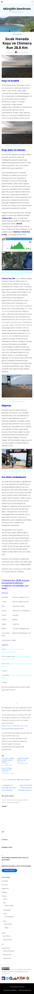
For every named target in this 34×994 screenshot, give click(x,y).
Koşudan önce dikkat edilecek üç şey (23, 759)
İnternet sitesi (7, 847)
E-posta (5, 839)
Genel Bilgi (5, 881)
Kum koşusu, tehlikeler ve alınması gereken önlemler (8, 760)
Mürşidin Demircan (17, 9)
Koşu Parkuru (16, 34)
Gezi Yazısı (5, 885)
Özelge (6, 928)
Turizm (5, 914)
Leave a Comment (24, 780)
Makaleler (4, 892)
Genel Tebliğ (8, 924)
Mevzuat (4, 896)
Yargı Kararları (6, 948)
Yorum (4, 806)
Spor (4, 903)
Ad (3, 832)
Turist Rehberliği (9, 917)
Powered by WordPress (10, 990)
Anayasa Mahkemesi (8, 951)
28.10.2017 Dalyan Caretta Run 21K (7, 769)
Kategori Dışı (5, 888)
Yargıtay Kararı (7, 958)
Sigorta (5, 899)
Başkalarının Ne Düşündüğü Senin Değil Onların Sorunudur (9, 787)
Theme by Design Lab (24, 990)
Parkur (3, 933)
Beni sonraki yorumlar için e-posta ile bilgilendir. (15, 859)
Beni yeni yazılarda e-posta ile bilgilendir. (16, 866)
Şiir (2, 944)
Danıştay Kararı (7, 955)
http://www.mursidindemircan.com (14, 726)
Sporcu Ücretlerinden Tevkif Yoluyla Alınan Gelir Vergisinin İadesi (25, 787)
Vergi (4, 921)
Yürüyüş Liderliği (8, 905)
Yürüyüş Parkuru (7, 940)
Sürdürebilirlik (7, 910)
